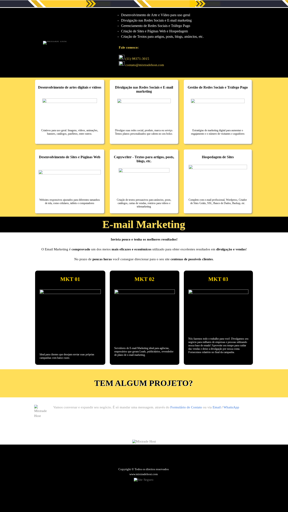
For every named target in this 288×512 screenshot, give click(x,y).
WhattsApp (231, 407)
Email (217, 407)
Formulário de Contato (186, 407)
